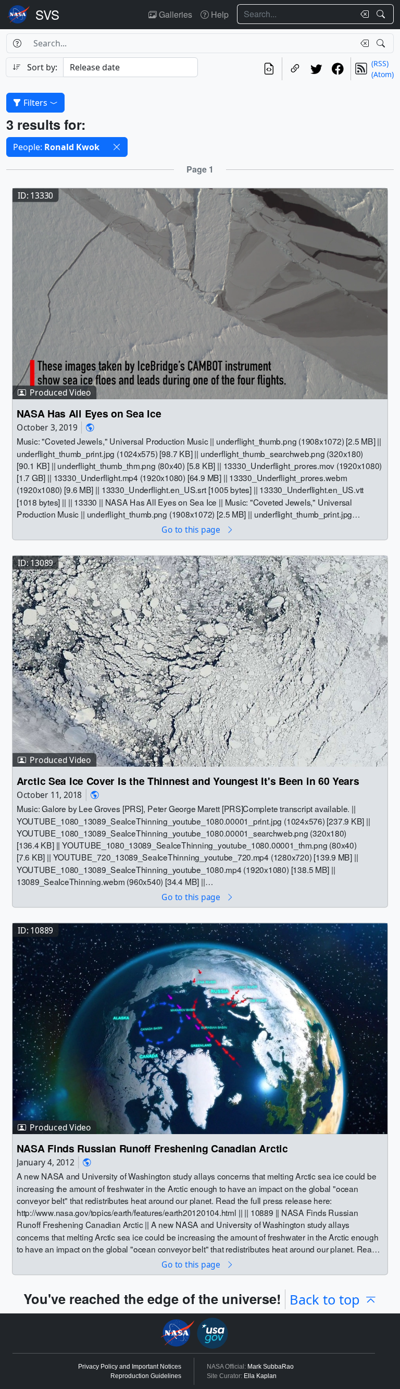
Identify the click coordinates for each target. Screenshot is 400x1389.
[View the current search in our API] (269, 68)
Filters (35, 102)
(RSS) (380, 63)
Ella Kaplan (260, 1376)
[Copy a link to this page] (295, 68)
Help (219, 14)
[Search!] (382, 14)
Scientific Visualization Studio (47, 14)
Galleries (174, 14)
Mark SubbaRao (270, 1366)
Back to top (325, 1299)
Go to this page (191, 529)
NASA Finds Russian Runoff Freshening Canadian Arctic (152, 1148)
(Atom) (382, 74)
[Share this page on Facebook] (337, 68)
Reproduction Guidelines (145, 1376)
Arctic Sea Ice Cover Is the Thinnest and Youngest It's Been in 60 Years (188, 781)
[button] (117, 147)
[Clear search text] (362, 14)
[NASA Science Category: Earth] (90, 427)
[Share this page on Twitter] (316, 68)
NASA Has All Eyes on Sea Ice (89, 413)
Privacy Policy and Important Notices (129, 1366)
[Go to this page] (200, 292)
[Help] (17, 43)
